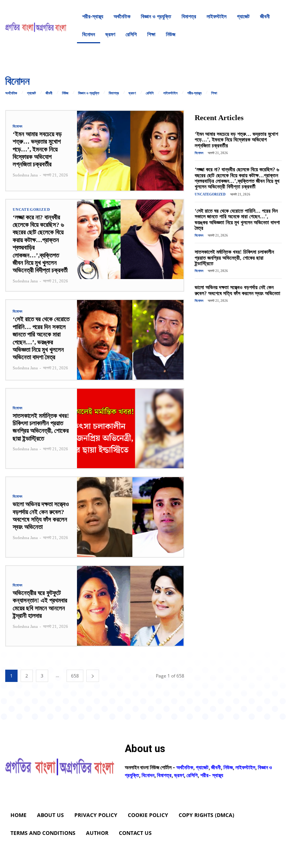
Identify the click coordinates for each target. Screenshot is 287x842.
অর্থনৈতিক (11, 93)
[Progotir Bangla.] (36, 25)
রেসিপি (150, 93)
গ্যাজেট (31, 93)
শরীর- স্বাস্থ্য (211, 775)
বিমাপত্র (114, 93)
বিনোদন (17, 126)
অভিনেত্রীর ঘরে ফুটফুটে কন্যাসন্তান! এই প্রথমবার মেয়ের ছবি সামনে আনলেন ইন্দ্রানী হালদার (40, 604)
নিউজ (65, 93)
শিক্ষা (214, 93)
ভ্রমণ (132, 93)
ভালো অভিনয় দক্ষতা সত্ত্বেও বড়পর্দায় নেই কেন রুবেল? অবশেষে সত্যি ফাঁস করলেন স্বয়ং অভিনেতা (41, 515)
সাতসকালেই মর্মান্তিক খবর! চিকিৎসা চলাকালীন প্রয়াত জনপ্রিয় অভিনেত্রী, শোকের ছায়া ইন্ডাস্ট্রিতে (41, 427)
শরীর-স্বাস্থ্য (194, 93)
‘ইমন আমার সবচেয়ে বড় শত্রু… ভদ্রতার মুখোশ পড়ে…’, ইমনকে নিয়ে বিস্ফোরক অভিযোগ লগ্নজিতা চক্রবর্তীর (37, 149)
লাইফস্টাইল (170, 93)
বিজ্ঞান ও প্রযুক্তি (88, 93)
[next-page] (92, 676)
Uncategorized (31, 210)
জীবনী (49, 93)
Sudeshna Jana (25, 175)
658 (75, 676)
